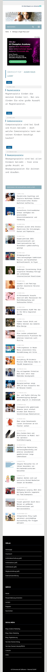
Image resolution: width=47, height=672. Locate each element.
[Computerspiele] (23, 114)
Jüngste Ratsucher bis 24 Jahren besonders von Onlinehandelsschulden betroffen (27, 467)
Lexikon (7, 602)
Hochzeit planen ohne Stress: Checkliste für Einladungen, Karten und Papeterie (29, 229)
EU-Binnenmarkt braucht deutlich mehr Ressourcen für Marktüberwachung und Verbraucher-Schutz (29, 299)
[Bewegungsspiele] (23, 148)
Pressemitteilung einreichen (13, 598)
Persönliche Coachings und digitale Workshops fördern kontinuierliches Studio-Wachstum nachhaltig (28, 199)
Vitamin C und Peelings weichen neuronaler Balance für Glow (28, 286)
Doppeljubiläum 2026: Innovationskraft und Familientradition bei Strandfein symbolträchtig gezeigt (28, 243)
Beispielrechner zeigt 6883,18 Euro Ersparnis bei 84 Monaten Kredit (28, 385)
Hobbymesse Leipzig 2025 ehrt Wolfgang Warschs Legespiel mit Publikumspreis (29, 492)
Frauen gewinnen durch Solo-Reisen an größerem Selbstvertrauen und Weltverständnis (28, 505)
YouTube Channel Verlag (12, 642)
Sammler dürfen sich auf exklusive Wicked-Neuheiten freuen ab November (28, 480)
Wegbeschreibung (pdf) (12, 571)
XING (7, 655)
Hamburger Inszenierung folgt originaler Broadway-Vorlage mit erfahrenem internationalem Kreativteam (29, 273)
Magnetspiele (13, 90)
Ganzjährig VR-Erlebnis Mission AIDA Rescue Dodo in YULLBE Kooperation (28, 362)
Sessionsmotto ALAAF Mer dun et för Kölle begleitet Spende (28, 312)
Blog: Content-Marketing (12, 629)
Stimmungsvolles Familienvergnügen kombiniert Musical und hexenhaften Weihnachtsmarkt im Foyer (29, 258)
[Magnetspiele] (23, 83)
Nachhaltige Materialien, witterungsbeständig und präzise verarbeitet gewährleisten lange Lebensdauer (27, 452)
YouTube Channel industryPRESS (15, 646)
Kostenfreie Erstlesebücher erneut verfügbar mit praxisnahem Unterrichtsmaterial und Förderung (28, 215)
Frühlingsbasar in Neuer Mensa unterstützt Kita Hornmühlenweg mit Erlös (27, 350)
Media (7, 593)
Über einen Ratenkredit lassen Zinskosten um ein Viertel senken (27, 423)
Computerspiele (14, 121)
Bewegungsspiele (15, 155)
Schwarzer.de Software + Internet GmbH (24, 669)
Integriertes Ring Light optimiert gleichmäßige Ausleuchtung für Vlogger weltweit (27, 519)
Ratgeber (8, 606)
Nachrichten (9, 611)
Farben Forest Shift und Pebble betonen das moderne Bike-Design (28, 324)
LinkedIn (8, 650)
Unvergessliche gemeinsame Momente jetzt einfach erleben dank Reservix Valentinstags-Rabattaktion (28, 410)
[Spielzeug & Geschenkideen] (23, 15)
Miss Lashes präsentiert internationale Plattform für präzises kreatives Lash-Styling (29, 337)
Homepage (8, 549)
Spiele (9, 82)
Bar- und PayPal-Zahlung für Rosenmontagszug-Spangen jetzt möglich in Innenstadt (28, 397)
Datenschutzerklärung (12, 576)
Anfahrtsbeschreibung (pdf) (13, 558)
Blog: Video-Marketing (12, 633)
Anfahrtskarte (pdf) (11, 567)
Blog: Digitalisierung (11, 637)
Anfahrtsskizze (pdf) (11, 563)
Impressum (8, 554)
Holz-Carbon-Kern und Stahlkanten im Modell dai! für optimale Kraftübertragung (28, 436)
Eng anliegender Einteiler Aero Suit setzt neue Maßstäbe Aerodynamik (28, 374)
